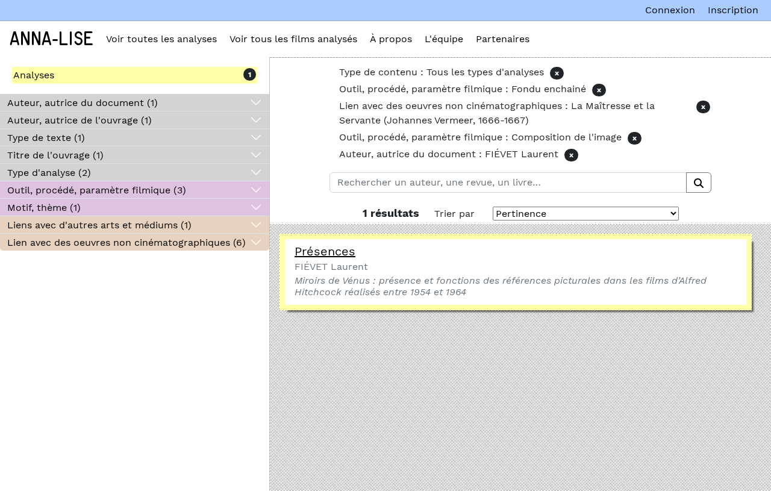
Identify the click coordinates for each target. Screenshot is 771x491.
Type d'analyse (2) (49, 172)
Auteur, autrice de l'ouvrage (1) (79, 120)
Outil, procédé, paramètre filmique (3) (96, 190)
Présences (325, 251)
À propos (391, 39)
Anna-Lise (51, 39)
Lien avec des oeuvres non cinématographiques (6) (126, 242)
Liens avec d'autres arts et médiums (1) (99, 225)
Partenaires (502, 39)
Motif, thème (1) (44, 207)
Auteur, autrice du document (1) (82, 102)
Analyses (33, 75)
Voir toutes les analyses (161, 39)
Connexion (670, 10)
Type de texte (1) (46, 137)
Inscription (733, 10)
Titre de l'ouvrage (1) (55, 155)
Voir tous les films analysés (293, 39)
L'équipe (444, 39)
